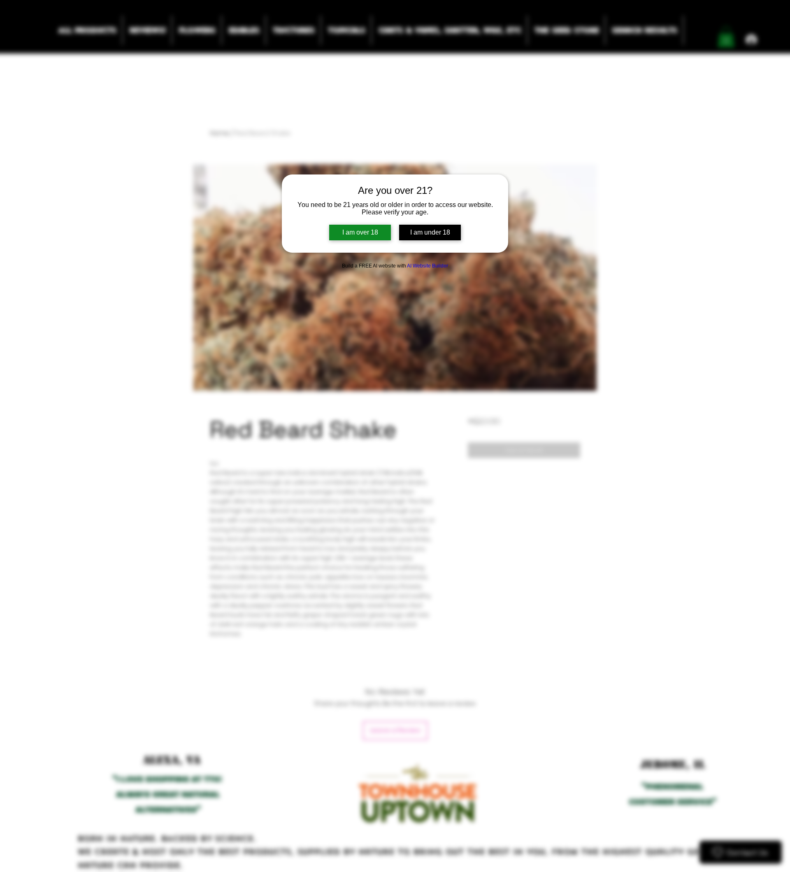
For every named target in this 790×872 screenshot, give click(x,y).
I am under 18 (430, 232)
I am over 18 (360, 232)
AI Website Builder (427, 266)
